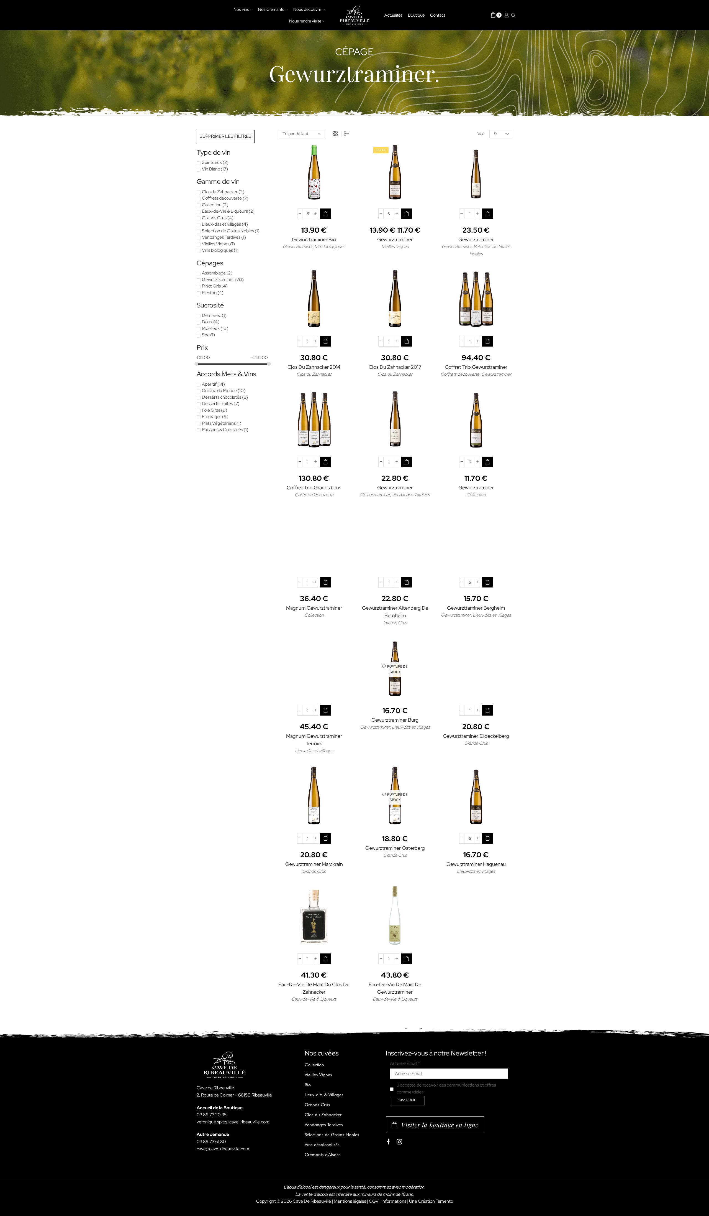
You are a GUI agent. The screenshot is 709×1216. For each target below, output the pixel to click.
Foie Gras (211, 410)
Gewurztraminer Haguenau (476, 864)
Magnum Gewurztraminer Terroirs (314, 740)
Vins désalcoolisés (322, 1144)
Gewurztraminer (298, 247)
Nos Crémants (271, 9)
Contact (437, 15)
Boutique (416, 15)
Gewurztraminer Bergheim (476, 608)
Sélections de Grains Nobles (332, 1134)
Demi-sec (211, 315)
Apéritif (209, 384)
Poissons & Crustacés (222, 430)
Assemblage (214, 273)
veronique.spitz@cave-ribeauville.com (233, 1122)
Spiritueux (212, 162)
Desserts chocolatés (221, 397)
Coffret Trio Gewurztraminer (476, 367)
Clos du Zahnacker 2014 (313, 367)
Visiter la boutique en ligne (439, 1125)
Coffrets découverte (460, 374)
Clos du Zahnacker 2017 (395, 367)
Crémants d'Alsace (323, 1154)
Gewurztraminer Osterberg (395, 848)
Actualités (393, 15)
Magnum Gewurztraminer (314, 608)
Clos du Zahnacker (314, 374)
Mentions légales (350, 1201)
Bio (308, 1084)
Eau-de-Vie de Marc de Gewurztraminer (395, 988)
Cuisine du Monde (219, 390)
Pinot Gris (211, 286)
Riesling (209, 293)
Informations (393, 1201)
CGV (374, 1201)
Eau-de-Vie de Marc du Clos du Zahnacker (314, 988)
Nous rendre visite (305, 21)
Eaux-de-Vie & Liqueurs (314, 999)
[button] (325, 213)
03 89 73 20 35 (212, 1115)
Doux (207, 322)
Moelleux (211, 328)
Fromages (211, 416)
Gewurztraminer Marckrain (314, 864)
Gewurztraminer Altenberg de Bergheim (395, 612)
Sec (205, 335)
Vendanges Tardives (411, 495)
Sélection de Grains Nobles (228, 231)
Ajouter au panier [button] (317, 195)
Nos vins (241, 9)
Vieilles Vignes (395, 247)
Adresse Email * (405, 1063)
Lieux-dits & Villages (324, 1094)
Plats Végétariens (219, 423)
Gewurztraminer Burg (394, 720)
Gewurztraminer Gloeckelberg (476, 736)
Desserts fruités (217, 403)
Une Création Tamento (431, 1201)
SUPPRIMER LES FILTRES (225, 136)
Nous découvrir (307, 9)
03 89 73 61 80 (211, 1141)
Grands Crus (395, 622)
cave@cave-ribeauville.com (223, 1149)
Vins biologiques (330, 247)
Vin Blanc (211, 169)
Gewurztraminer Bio (314, 239)
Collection (475, 495)
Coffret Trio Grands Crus (314, 487)
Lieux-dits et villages (492, 615)
